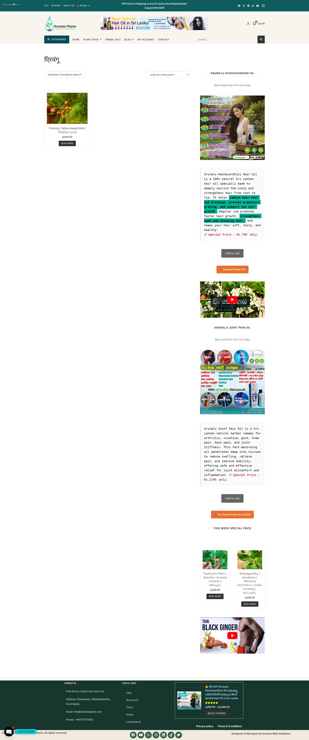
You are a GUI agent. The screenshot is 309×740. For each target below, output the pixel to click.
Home (76, 39)
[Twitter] (178, 735)
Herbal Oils (113, 39)
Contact (163, 39)
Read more (67, 143)
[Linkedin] (163, 735)
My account (146, 39)
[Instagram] (156, 735)
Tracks (129, 707)
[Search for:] (215, 39)
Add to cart (232, 253)
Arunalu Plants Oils (233, 269)
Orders (129, 714)
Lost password (133, 721)
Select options (216, 713)
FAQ (46, 5)
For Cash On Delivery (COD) (234, 514)
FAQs (128, 692)
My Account (132, 700)
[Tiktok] (171, 735)
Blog (128, 39)
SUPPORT (56, 5)
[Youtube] (140, 735)
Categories (58, 39)
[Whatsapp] (148, 735)
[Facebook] (133, 735)
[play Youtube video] (232, 299)
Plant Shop (91, 39)
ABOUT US (68, 5)
